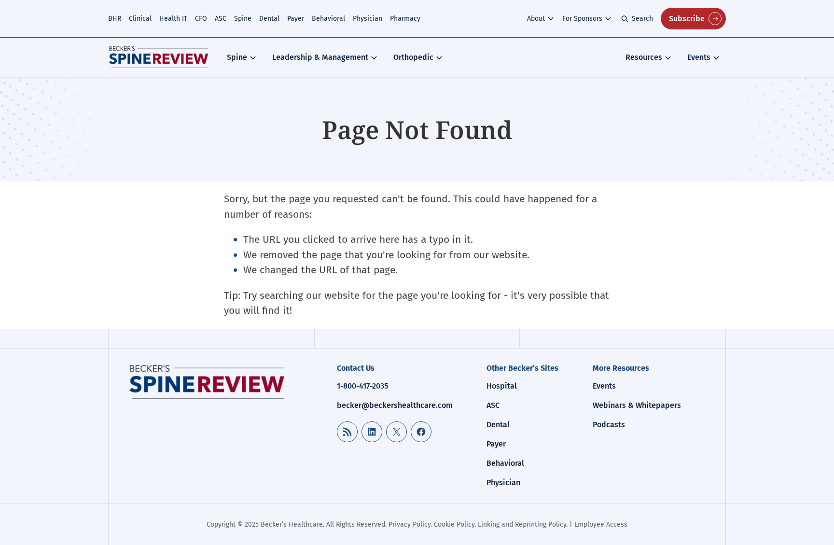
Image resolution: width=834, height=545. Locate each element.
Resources (644, 57)
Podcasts (609, 424)
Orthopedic (413, 57)
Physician (367, 18)
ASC (220, 18)
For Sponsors (582, 18)
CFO (201, 18)
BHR (114, 18)
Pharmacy (405, 18)
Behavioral (328, 18)
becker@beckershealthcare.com (395, 405)
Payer (295, 18)
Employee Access (600, 524)
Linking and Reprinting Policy (522, 524)
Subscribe (687, 18)
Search (642, 18)
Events (698, 57)
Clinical (140, 18)
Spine (242, 18)
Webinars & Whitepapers (637, 405)
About (536, 18)
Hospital (501, 386)
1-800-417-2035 (362, 386)
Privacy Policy (410, 524)
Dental (269, 18)
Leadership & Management (320, 57)
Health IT (173, 18)
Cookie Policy (454, 524)
